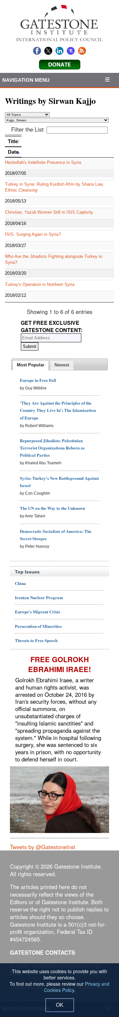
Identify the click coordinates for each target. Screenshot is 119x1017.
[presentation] (31, 365)
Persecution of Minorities (38, 626)
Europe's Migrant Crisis (37, 611)
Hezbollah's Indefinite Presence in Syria (43, 162)
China (20, 583)
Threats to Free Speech (36, 640)
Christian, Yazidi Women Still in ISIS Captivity (49, 212)
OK (59, 1005)
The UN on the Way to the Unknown (52, 508)
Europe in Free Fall (38, 380)
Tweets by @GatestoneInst (42, 847)
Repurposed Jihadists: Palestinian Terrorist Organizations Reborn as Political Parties (52, 447)
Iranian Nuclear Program (39, 597)
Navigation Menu (26, 80)
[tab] (30, 365)
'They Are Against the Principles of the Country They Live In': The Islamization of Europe (58, 410)
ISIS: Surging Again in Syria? (33, 234)
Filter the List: (28, 129)
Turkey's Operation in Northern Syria (39, 284)
